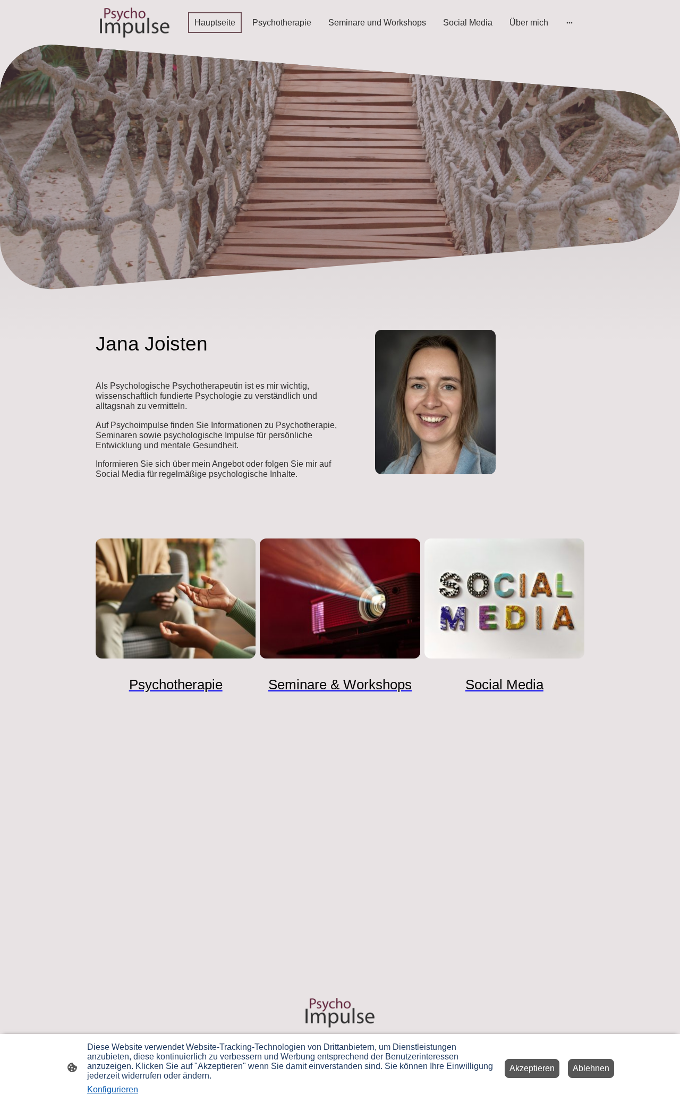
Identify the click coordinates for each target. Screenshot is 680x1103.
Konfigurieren (112, 1089)
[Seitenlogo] (135, 22)
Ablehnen (591, 1068)
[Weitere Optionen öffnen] (569, 22)
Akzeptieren (532, 1068)
